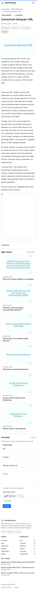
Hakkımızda (5, 551)
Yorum (5, 474)
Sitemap (10, 532)
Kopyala (4, 31)
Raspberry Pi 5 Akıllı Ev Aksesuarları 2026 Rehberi (18, 562)
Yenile (21, 496)
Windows (23, 546)
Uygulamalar (24, 554)
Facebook (27, 28)
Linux (21, 540)
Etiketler (3, 548)
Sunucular (23, 551)
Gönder (7, 506)
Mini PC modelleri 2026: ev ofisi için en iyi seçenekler (18, 573)
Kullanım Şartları (6, 587)
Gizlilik (16, 587)
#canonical (5, 245)
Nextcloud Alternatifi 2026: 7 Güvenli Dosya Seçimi (18, 567)
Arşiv (2, 543)
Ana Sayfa (5, 9)
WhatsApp (5, 28)
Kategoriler (4, 546)
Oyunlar (22, 548)
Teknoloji (23, 543)
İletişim (3, 554)
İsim (4, 449)
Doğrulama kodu (9, 492)
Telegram (14, 28)
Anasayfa (4, 540)
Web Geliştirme (16, 9)
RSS (3, 532)
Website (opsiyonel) (10, 465)
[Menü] (33, 3)
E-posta (6, 457)
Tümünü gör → (31, 252)
